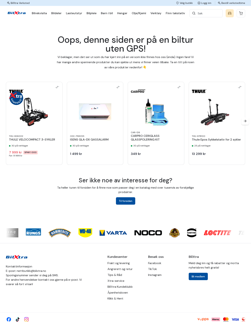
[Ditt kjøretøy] (230, 13)
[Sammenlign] (57, 87)
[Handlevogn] (241, 13)
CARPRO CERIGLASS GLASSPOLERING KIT (145, 137)
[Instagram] (26, 319)
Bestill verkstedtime (233, 3)
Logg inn (206, 3)
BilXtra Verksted (20, 3)
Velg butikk (186, 3)
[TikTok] (18, 319)
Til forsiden (125, 201)
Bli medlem (198, 276)
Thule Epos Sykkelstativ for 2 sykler (216, 139)
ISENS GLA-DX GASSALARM (89, 139)
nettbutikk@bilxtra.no (31, 271)
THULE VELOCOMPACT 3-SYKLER (32, 139)
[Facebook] (9, 319)
